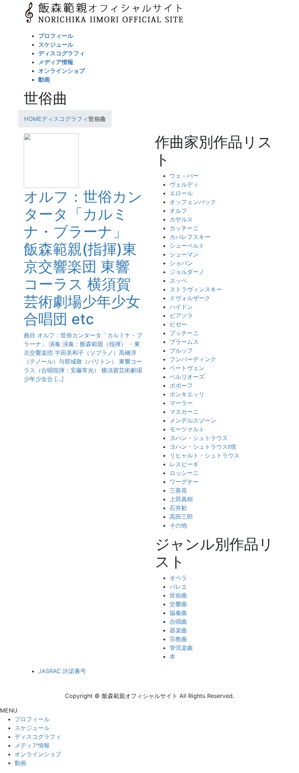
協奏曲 (178, 612)
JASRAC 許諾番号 (62, 671)
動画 (20, 762)
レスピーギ (184, 464)
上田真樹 (181, 499)
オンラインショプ (38, 754)
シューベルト (187, 245)
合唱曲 (178, 621)
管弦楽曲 (181, 647)
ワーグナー (184, 481)
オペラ (178, 577)
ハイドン (181, 306)
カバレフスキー (190, 236)
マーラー (181, 403)
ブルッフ (181, 350)
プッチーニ (184, 333)
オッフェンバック (193, 201)
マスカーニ (184, 411)
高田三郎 (181, 516)
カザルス (181, 219)
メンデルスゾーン (193, 420)
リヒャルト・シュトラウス (205, 455)
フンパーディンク (193, 359)
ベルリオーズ (187, 376)
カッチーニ (184, 228)
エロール (181, 193)
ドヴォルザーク (190, 298)
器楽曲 (178, 630)
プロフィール (32, 719)
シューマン (184, 254)
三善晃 (178, 490)
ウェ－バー (184, 175)
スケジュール (32, 727)
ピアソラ (181, 315)
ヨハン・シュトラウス (199, 438)
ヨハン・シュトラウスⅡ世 (203, 446)
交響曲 (178, 604)
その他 (178, 525)
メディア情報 (32, 745)
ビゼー (178, 324)
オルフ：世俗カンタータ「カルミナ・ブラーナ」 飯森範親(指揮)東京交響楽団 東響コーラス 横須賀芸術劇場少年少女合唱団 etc (83, 258)
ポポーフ (181, 385)
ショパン (181, 263)
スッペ (178, 280)
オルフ (178, 210)
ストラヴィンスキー (196, 289)
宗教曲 (178, 639)
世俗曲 (178, 595)
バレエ (178, 586)
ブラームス (184, 341)
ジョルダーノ (187, 271)
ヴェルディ (184, 184)
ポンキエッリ (187, 394)
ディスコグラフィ (38, 736)
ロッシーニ (184, 472)
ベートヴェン (187, 368)
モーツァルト (187, 429)
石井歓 (178, 507)
